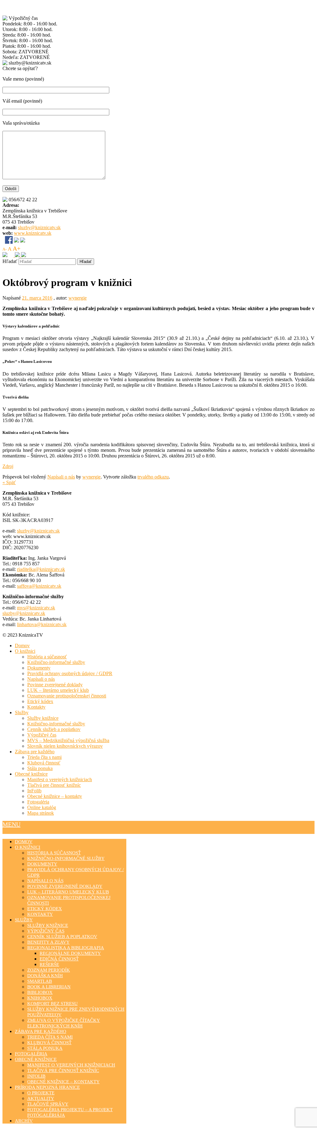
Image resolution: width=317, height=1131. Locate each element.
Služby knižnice (43, 718)
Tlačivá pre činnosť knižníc (54, 785)
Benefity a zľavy (48, 942)
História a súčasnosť (47, 656)
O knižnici (25, 651)
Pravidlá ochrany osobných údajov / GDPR (69, 673)
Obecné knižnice (31, 774)
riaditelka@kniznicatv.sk (41, 569)
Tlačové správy (47, 1104)
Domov (22, 645)
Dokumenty (38, 667)
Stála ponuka (40, 768)
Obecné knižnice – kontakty (54, 796)
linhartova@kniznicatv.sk (42, 624)
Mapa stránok (40, 813)
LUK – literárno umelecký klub (58, 690)
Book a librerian (49, 986)
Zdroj (7, 466)
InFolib (34, 790)
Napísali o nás (61, 476)
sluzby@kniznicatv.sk (39, 227)
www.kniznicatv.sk (32, 233)
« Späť (9, 482)
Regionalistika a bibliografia (65, 947)
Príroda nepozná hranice (47, 1087)
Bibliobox (40, 992)
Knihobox (39, 997)
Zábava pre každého (34, 751)
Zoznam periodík (48, 970)
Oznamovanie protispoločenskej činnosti (66, 695)
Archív (24, 1120)
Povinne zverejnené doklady (55, 684)
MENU (11, 824)
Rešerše (49, 964)
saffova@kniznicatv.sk (39, 586)
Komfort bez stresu (52, 1003)
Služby (21, 712)
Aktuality (40, 1098)
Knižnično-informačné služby (56, 662)
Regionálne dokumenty (70, 953)
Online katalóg (41, 807)
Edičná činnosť (59, 958)
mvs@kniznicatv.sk (36, 607)
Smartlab (39, 981)
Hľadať (9, 261)
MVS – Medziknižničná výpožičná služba (68, 740)
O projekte (40, 1092)
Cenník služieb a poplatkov (53, 729)
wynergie (77, 298)
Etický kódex (40, 701)
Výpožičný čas (41, 734)
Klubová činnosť (43, 762)
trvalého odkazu (153, 476)
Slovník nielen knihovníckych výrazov (65, 746)
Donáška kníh (45, 975)
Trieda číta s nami (44, 757)
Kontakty (36, 707)
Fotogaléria (38, 801)
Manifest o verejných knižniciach (59, 779)
